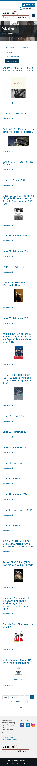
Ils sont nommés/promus (13, 57)
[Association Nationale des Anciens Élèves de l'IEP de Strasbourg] (16, 15)
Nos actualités (10, 48)
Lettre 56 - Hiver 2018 (13, 267)
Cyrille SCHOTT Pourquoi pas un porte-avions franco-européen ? (18, 130)
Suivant (18, 701)
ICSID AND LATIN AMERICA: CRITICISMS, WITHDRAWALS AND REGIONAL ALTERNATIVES (18, 544)
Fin (25, 701)
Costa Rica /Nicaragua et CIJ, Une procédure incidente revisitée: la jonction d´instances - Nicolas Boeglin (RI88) (17, 603)
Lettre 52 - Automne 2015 (15, 447)
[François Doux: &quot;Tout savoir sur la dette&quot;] (18, 637)
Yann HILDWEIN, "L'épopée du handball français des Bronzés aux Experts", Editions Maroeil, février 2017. (18, 338)
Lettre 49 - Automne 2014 (15, 494)
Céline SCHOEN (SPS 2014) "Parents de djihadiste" (16, 284)
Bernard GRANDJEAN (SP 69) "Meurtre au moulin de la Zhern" (18, 563)
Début (5, 697)
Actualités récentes (11, 61)
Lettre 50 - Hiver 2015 (13, 478)
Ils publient (9, 52)
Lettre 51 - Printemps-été (15, 463)
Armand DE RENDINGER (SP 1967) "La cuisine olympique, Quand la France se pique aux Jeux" (17, 379)
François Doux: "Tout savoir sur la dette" (18, 626)
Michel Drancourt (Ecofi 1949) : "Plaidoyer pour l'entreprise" (18, 661)
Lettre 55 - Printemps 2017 (16, 318)
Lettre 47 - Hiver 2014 (13, 525)
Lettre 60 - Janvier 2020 (14, 113)
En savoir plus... (7, 103)
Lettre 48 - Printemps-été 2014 (17, 510)
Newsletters (24, 48)
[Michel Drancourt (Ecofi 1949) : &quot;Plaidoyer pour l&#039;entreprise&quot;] (18, 673)
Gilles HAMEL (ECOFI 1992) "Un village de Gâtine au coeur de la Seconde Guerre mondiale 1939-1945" (18, 199)
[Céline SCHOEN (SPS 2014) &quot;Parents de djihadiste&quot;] (18, 296)
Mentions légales (6, 764)
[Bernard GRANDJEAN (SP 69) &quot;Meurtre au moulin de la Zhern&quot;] (18, 575)
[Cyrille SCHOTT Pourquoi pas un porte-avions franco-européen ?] (18, 141)
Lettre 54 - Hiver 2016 (13, 416)
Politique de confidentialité (19, 764)
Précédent (14, 697)
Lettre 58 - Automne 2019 (15, 235)
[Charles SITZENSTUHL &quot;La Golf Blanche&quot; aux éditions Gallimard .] (18, 87)
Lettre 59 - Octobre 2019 (14, 180)
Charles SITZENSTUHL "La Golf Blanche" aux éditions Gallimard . (18, 70)
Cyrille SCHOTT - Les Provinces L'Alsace (18, 163)
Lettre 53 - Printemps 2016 (16, 431)
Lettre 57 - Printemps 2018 (16, 251)
